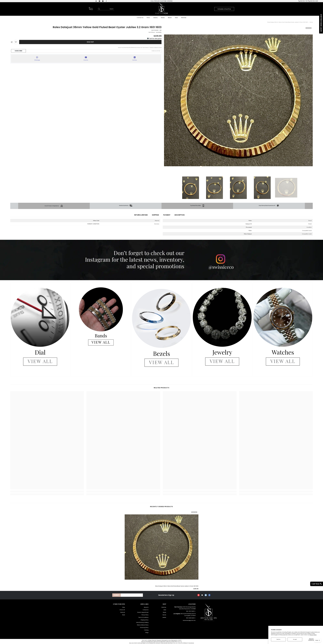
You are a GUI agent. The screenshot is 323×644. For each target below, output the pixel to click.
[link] (269, 205)
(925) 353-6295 (314, 1)
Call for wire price (155, 39)
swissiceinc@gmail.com (189, 620)
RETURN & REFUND (141, 215)
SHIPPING (155, 215)
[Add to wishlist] (16, 42)
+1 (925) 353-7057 (191, 611)
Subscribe (18, 51)
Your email (149, 594)
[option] (238, 100)
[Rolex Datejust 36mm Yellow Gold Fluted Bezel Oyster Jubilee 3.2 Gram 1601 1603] (161, 547)
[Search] (105, 9)
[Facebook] (106, 1)
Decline (278, 639)
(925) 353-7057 (304, 1)
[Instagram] (103, 1)
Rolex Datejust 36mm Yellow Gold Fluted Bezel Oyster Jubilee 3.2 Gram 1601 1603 (176, 586)
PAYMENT (166, 215)
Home (311, 22)
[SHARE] (12, 42)
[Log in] (92, 9)
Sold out (90, 42)
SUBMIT (116, 595)
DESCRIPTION (180, 215)
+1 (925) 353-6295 (191, 618)
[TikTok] (99, 1)
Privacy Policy (313, 634)
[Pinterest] (96, 1)
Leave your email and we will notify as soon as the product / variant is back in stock (140, 47)
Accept (295, 639)
